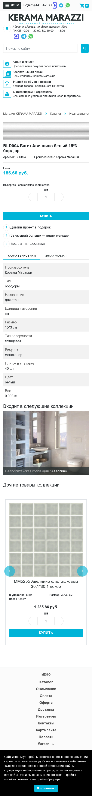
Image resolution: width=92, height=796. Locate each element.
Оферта (46, 703)
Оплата (46, 696)
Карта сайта (46, 730)
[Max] (55, 5)
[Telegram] (61, 5)
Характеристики (22, 255)
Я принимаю (46, 788)
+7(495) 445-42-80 (37, 5)
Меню (15, 5)
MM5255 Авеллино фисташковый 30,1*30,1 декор (46, 584)
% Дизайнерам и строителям (32, 91)
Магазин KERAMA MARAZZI (22, 113)
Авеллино (59, 471)
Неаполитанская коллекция (27, 471)
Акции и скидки (23, 61)
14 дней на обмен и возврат (32, 81)
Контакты (46, 723)
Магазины (46, 744)
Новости (46, 737)
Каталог (55, 113)
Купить (46, 216)
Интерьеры (46, 716)
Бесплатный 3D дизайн (28, 72)
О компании (46, 689)
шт (46, 189)
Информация (56, 255)
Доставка (46, 709)
